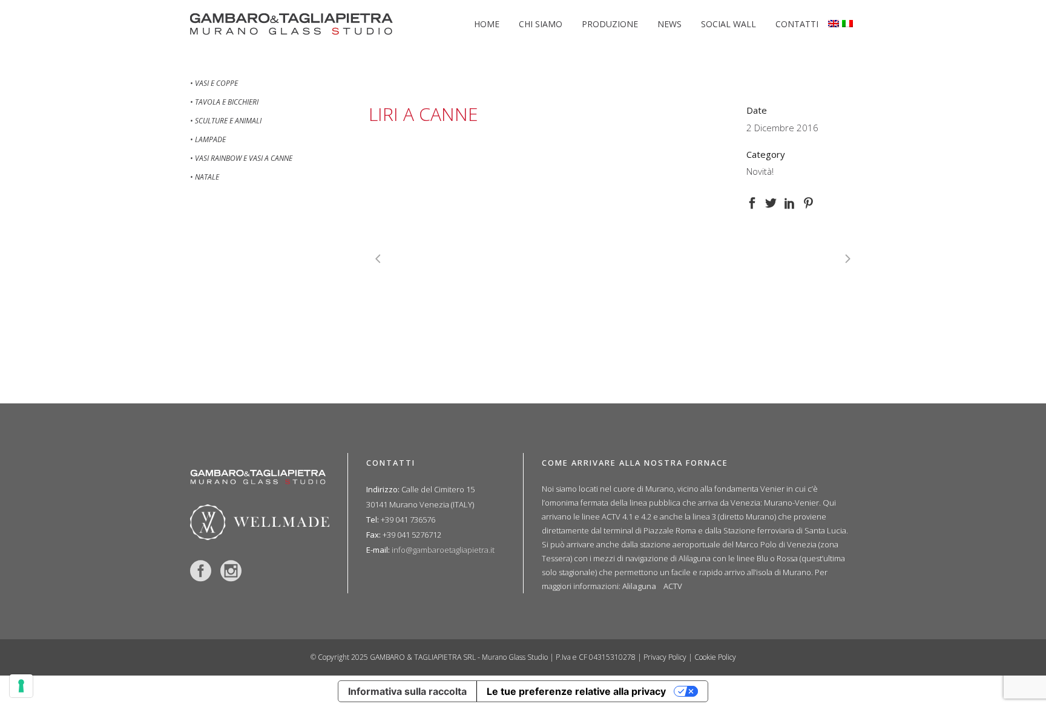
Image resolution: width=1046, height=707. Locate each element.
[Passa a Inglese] (835, 24)
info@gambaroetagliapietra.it (443, 549)
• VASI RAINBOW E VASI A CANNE (241, 158)
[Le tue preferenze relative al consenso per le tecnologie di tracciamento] (21, 685)
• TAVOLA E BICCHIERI (224, 102)
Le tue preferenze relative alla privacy (576, 691)
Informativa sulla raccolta (407, 691)
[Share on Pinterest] (808, 201)
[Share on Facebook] (752, 201)
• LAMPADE (208, 139)
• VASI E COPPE (214, 83)
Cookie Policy (715, 657)
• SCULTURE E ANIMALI (226, 121)
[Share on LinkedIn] (789, 201)
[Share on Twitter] (771, 201)
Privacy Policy (664, 657)
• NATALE (204, 177)
